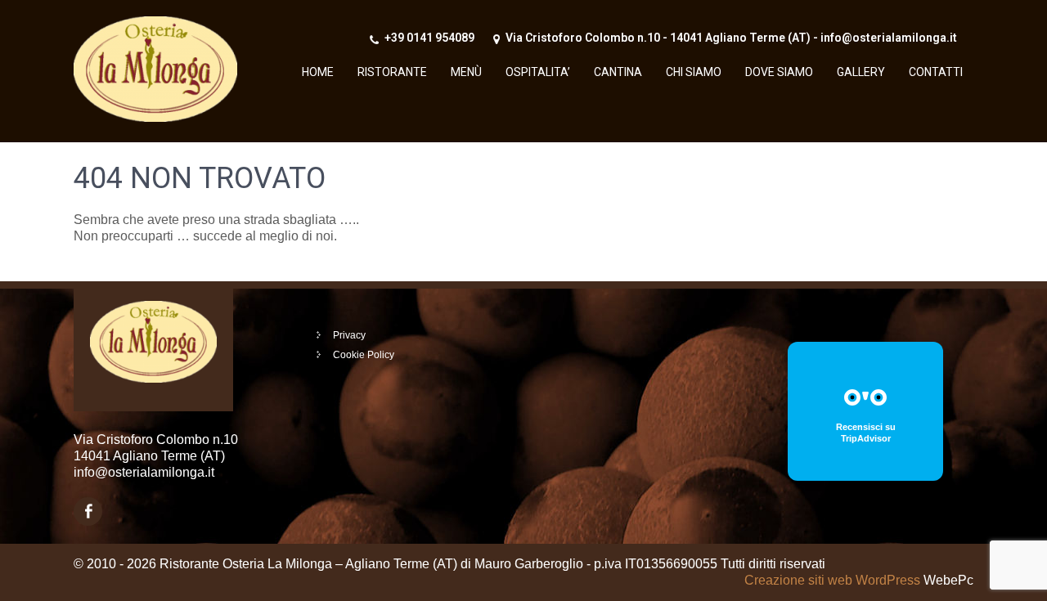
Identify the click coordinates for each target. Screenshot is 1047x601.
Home (318, 71)
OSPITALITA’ (538, 71)
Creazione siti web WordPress (832, 580)
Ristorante (392, 71)
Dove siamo (779, 71)
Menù (466, 71)
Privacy (349, 335)
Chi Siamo (693, 71)
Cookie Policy (363, 355)
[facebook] (88, 511)
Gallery (861, 71)
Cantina (618, 71)
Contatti (936, 71)
